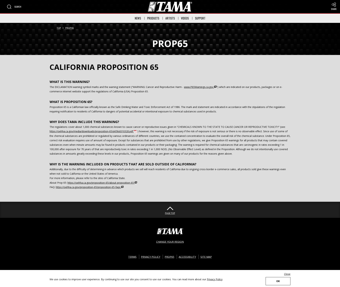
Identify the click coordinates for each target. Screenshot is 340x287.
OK (278, 281)
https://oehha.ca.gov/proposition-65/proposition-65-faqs (88, 187)
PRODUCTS (153, 18)
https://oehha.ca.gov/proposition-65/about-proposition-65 (101, 182)
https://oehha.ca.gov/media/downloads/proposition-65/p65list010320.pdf (92, 131)
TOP (59, 27)
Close (287, 274)
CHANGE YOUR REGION (170, 241)
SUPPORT (200, 18)
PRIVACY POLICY (150, 256)
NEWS (138, 18)
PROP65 (69, 27)
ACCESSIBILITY (187, 256)
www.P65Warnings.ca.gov (199, 87)
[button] (14, 7)
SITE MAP (206, 256)
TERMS (132, 256)
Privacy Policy (214, 279)
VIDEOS (185, 18)
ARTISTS (170, 18)
